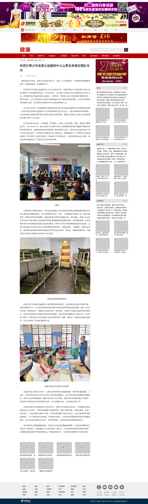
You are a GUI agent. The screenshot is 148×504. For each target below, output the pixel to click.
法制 (36, 489)
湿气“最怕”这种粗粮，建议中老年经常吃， (111, 205)
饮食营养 (74, 56)
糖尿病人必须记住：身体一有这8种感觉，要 (112, 154)
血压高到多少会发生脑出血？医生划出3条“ (111, 156)
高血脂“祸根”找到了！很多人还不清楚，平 (111, 218)
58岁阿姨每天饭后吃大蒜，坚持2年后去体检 (112, 213)
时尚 (116, 30)
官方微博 (122, 487)
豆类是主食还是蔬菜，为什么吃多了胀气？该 (112, 103)
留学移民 (62, 486)
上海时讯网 (30, 60)
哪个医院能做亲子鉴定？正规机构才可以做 (111, 92)
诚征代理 (106, 495)
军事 (24, 495)
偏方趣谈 (93, 56)
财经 (54, 30)
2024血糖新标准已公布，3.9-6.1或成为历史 (111, 161)
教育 (74, 30)
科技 (64, 30)
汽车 (84, 489)
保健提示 (52, 56)
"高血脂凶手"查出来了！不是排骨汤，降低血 (112, 210)
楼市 (36, 495)
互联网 (49, 489)
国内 (24, 486)
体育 (36, 486)
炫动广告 (121, 492)
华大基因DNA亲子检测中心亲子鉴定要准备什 (112, 95)
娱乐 (95, 30)
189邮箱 (110, 487)
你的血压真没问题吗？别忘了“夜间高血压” (111, 159)
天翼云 (116, 487)
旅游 (84, 486)
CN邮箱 (104, 487)
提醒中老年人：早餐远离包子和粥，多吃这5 (112, 148)
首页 (23, 56)
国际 (24, 489)
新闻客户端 (99, 487)
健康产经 (41, 56)
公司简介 (99, 492)
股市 (48, 486)
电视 (72, 495)
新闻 (44, 30)
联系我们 (114, 495)
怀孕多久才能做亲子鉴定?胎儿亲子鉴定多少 (111, 97)
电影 (72, 489)
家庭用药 (116, 56)
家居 (84, 492)
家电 (48, 492)
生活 (105, 30)
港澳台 (25, 492)
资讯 (31, 56)
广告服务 (114, 492)
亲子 (60, 489)
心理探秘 (63, 56)
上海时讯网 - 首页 (30, 30)
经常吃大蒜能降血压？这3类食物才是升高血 (112, 215)
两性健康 (105, 56)
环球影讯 (74, 486)
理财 (36, 492)
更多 (125, 88)
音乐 (72, 492)
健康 (85, 30)
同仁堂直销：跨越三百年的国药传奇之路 (110, 100)
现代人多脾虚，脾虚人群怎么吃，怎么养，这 (112, 105)
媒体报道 (106, 492)
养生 (84, 56)
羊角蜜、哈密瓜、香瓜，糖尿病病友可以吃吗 (112, 151)
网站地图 (99, 495)
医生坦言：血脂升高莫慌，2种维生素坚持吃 (112, 207)
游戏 (48, 495)
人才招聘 (121, 495)
